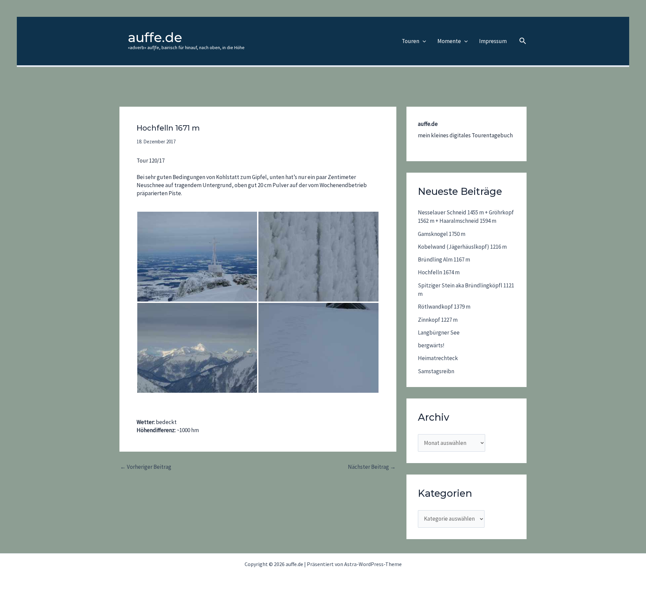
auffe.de (155, 37)
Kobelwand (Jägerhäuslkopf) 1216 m (462, 246)
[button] (422, 41)
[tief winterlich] (197, 257)
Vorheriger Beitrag (145, 467)
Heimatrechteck (438, 358)
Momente (449, 41)
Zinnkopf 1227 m (438, 319)
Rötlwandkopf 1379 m (444, 306)
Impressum (493, 41)
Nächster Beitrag (372, 467)
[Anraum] (318, 257)
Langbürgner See (439, 332)
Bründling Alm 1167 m (444, 259)
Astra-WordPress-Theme (373, 564)
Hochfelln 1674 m (439, 272)
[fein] (318, 348)
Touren (410, 41)
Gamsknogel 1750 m (441, 234)
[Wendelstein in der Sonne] (197, 348)
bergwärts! (431, 345)
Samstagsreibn (436, 371)
